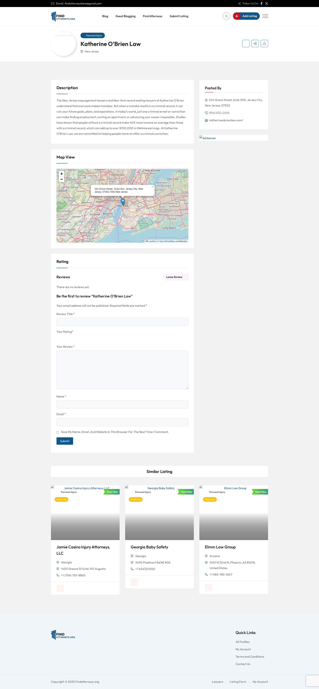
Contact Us (243, 664)
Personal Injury (94, 35)
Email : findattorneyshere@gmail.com (79, 3)
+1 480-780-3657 (221, 574)
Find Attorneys (152, 16)
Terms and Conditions (250, 656)
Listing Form (238, 681)
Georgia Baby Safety (149, 547)
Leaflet (151, 241)
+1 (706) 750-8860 (73, 575)
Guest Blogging (126, 16)
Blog (105, 16)
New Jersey (92, 51)
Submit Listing (179, 16)
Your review (65, 346)
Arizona (215, 556)
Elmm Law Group (220, 547)
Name (61, 396)
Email (61, 414)
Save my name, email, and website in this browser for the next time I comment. (115, 432)
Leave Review (174, 277)
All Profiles (243, 642)
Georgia (66, 562)
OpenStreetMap (167, 241)
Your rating (64, 331)
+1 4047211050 (145, 569)
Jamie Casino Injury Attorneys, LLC (83, 550)
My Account (243, 649)
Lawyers (217, 681)
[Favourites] (246, 43)
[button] (123, 202)
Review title (65, 314)
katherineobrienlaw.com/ (226, 120)
